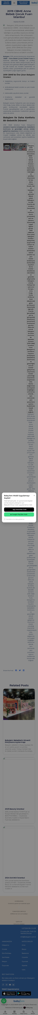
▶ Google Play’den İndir (19, 514)
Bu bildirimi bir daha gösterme (15, 519)
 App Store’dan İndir (19, 509)
